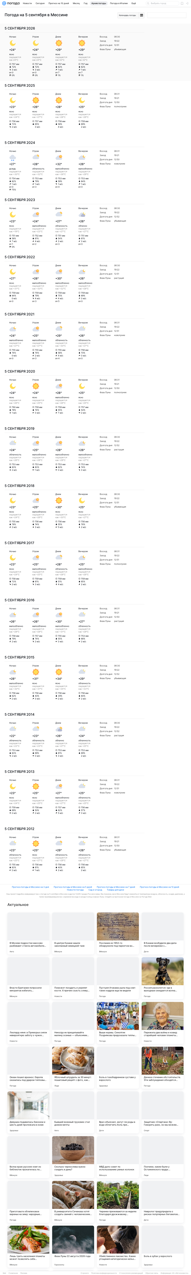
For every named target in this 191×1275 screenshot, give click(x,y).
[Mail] (4, 3)
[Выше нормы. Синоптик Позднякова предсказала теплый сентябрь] (118, 1023)
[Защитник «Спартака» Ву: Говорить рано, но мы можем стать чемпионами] (163, 1112)
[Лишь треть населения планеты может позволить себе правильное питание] (28, 1247)
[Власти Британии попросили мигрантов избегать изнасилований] (28, 978)
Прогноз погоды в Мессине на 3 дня (30, 887)
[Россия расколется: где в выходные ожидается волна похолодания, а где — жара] (163, 978)
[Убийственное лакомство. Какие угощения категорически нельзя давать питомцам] (118, 1247)
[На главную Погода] (13, 3)
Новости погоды (75, 889)
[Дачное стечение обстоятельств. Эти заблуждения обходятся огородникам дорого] (163, 1068)
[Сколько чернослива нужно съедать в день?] (73, 1157)
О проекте (85, 1273)
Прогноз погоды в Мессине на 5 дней (73, 887)
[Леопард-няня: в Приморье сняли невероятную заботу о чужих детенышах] (28, 1023)
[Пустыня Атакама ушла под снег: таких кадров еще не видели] (118, 978)
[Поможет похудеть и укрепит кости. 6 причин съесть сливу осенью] (73, 978)
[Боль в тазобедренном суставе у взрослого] (118, 1068)
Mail (4, 1273)
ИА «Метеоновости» (180, 1273)
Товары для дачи (115, 889)
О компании (13, 1273)
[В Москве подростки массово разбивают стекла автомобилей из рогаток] (28, 933)
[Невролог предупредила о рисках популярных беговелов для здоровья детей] (163, 1202)
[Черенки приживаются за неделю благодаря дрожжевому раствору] (118, 1202)
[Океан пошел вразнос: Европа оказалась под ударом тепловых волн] (28, 1068)
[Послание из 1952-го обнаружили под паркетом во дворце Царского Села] (118, 933)
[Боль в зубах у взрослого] (163, 1247)
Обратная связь (151, 1273)
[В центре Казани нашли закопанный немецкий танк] (73, 933)
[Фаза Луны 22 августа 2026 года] (73, 1247)
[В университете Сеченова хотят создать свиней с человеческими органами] (73, 1202)
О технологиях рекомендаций (131, 1273)
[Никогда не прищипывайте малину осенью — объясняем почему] (73, 1023)
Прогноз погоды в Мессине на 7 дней (116, 887)
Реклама (23, 1273)
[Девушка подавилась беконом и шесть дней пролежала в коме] (28, 1112)
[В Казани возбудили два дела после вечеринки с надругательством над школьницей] (163, 933)
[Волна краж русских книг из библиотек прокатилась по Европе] (28, 1157)
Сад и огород (95, 889)
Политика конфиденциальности (104, 1273)
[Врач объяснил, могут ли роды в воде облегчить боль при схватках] (118, 1112)
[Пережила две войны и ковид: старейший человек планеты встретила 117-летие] (163, 1023)
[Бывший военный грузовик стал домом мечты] (73, 1112)
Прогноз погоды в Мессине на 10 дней (159, 887)
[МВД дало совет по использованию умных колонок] (118, 1157)
